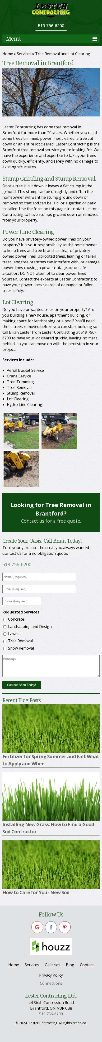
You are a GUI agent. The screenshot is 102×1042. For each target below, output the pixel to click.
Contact (87, 964)
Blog (70, 964)
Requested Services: (21, 612)
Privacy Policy (51, 975)
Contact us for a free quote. (51, 512)
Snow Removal (21, 648)
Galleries (52, 964)
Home (7, 53)
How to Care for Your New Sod (36, 892)
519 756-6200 (51, 25)
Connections (51, 983)
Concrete (16, 619)
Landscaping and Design (30, 626)
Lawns (13, 633)
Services (24, 53)
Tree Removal (20, 640)
